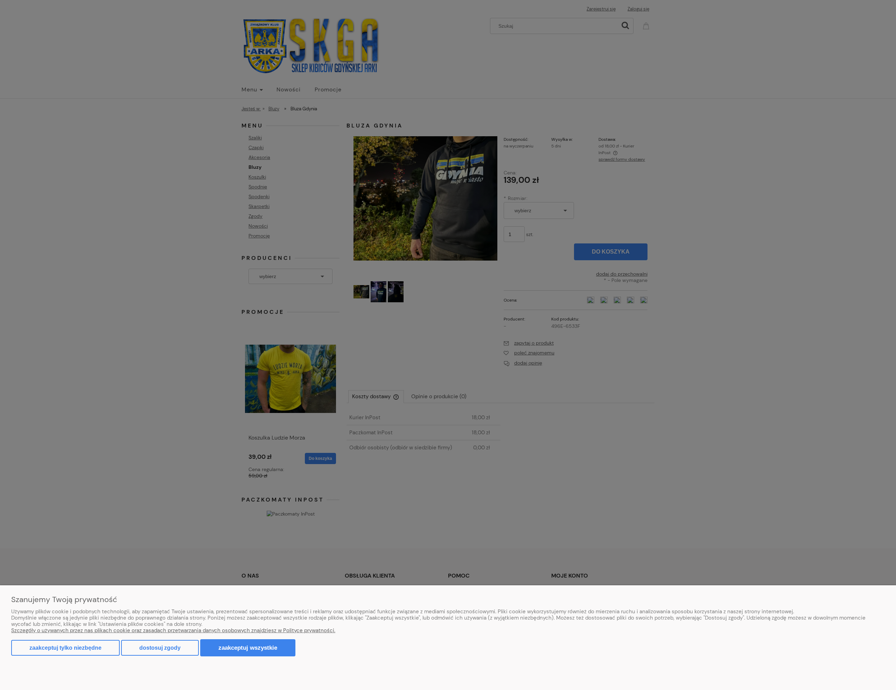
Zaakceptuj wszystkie (247, 647)
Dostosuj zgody (160, 648)
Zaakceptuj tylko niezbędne (65, 648)
